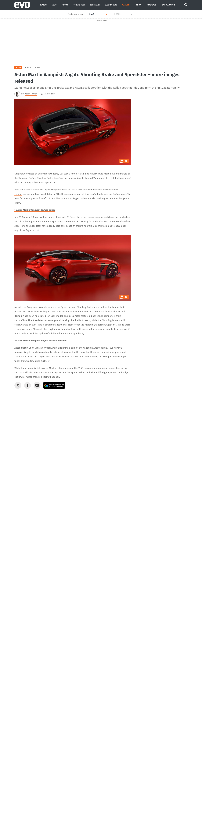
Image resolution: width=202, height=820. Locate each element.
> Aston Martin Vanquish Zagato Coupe (34, 210)
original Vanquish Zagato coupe (41, 189)
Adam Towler (31, 94)
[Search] (186, 4)
